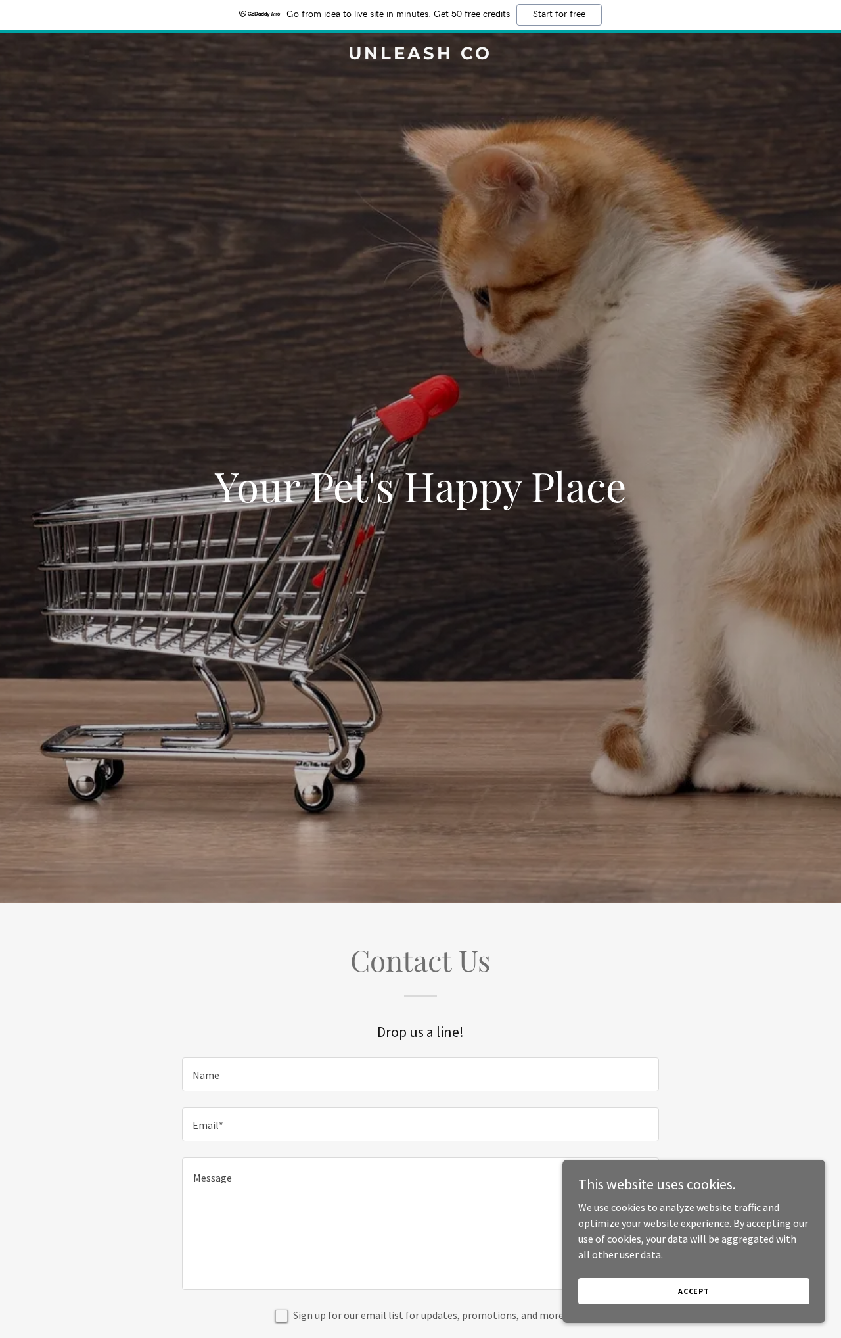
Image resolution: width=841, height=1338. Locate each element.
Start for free (559, 14)
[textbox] (420, 1074)
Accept (694, 1291)
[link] (421, 55)
